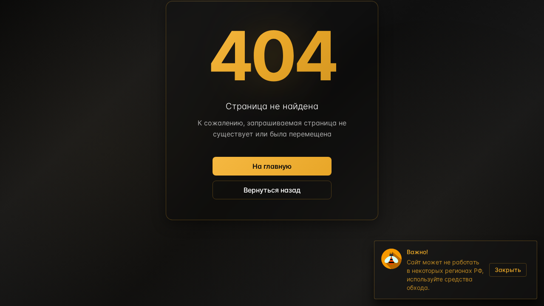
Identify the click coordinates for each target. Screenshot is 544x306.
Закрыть (508, 269)
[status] (455, 270)
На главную (272, 166)
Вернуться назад (272, 190)
